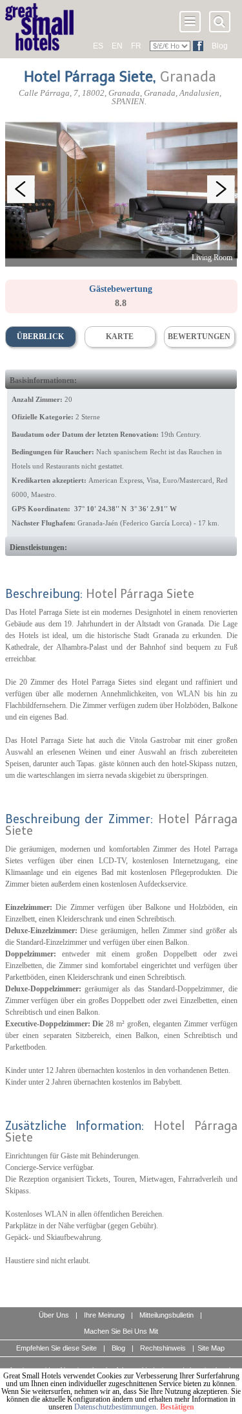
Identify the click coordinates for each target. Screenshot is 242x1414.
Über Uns (54, 1315)
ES (98, 45)
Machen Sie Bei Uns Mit (121, 1331)
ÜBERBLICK (40, 336)
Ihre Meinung (104, 1315)
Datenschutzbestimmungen (115, 1406)
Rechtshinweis (163, 1348)
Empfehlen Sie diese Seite (56, 1348)
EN (117, 45)
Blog (220, 45)
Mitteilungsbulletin (166, 1315)
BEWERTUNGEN (199, 336)
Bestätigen (177, 1406)
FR (136, 45)
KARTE (120, 336)
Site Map (211, 1348)
